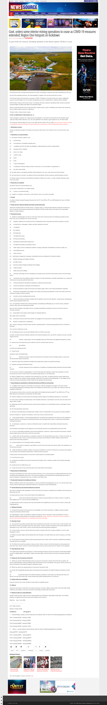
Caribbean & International (68, 13)
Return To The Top (12, 703)
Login (32, 676)
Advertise (21, 1)
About (16, 1)
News (22, 13)
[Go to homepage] (1, 703)
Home (11, 1)
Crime (36, 13)
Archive (27, 1)
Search (37, 1)
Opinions (90, 13)
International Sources (51, 15)
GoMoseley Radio (39, 15)
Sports (43, 13)
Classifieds (24, 15)
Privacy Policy (44, 1)
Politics (29, 13)
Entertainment (52, 13)
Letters (82, 13)
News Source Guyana (14, 38)
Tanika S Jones (95, 703)
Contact (32, 1)
